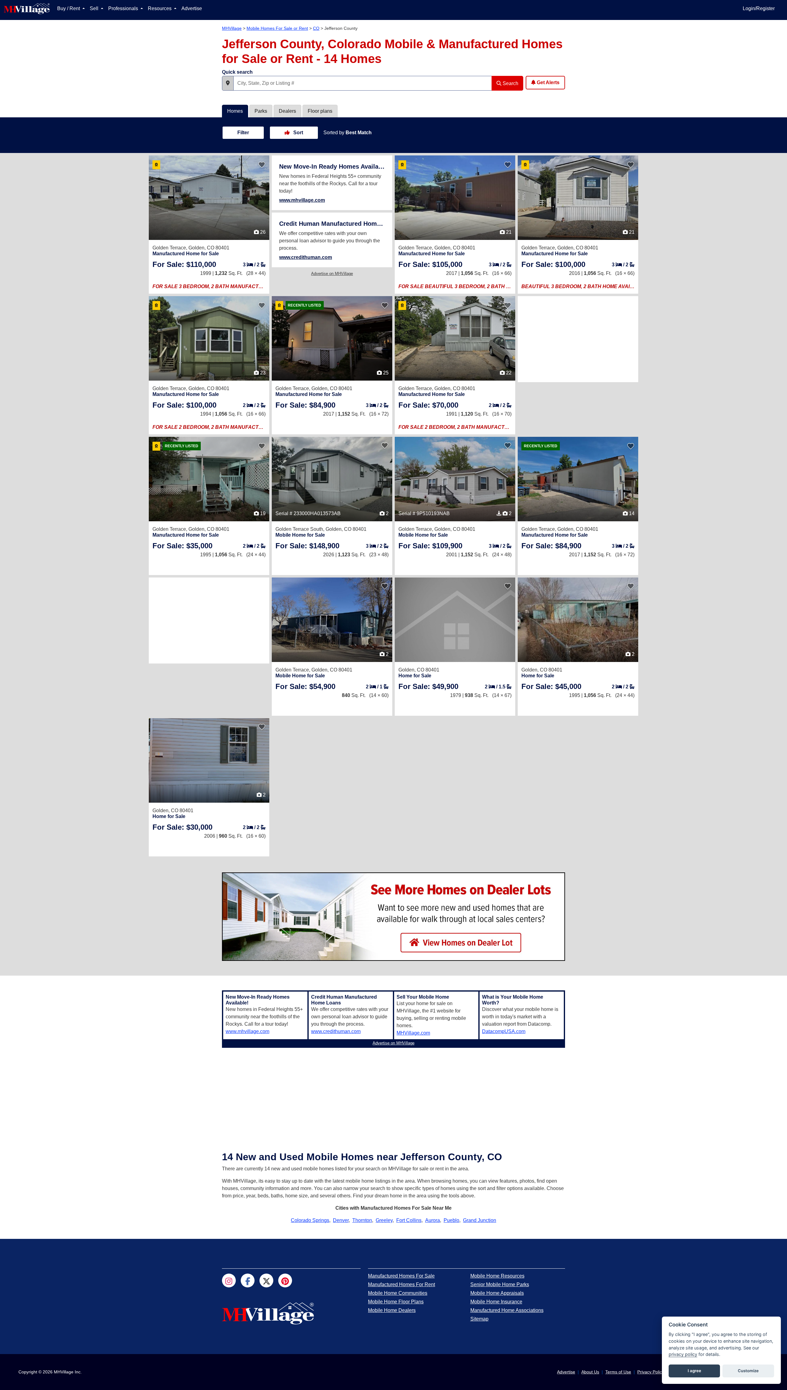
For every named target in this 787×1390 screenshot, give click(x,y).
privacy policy (683, 1354)
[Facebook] (248, 1280)
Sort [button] (297, 132)
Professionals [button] (123, 8)
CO (316, 28)
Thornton (362, 1220)
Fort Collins (408, 1220)
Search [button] (509, 83)
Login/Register (759, 8)
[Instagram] (229, 1280)
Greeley (384, 1220)
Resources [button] (160, 8)
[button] (228, 83)
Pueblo (451, 1220)
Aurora (432, 1220)
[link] (184, 264)
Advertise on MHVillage (332, 273)
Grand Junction (479, 1220)
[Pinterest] (285, 1280)
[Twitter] (266, 1280)
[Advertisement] (578, 339)
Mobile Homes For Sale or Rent (277, 28)
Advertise (191, 8)
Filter (243, 132)
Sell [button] (95, 8)
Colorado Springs (310, 1220)
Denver (341, 1220)
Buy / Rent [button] (69, 8)
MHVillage (232, 28)
